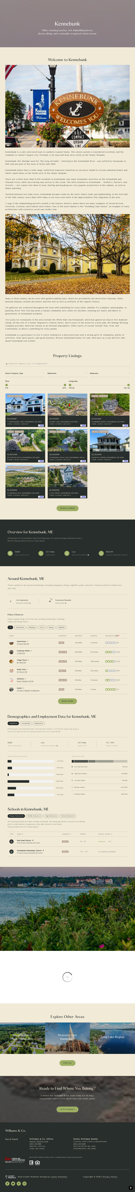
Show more (68, 701)
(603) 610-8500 (79, 1144)
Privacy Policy (110, 1177)
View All (67, 1063)
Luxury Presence (59, 1177)
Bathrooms (52, 373)
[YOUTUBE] (13, 1183)
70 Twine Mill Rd (23, 644)
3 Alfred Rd (21, 653)
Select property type (14, 373)
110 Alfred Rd (21, 663)
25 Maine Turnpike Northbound (28, 691)
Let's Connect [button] (67, 1109)
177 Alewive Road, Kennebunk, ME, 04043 (30, 853)
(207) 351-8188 (35, 1144)
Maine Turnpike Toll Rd (25, 681)
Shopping (33, 627)
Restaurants (21, 627)
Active (43, 627)
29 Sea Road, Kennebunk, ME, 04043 (28, 843)
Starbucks (20, 679)
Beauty (52, 627)
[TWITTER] (19, 1183)
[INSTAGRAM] (24, 1183)
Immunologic (21, 641)
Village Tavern (22, 660)
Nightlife (62, 627)
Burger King (21, 669)
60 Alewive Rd (22, 672)
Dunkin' (19, 688)
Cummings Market (23, 651)
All (11, 627)
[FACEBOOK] (7, 1183)
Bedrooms (94, 373)
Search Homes (67, 508)
